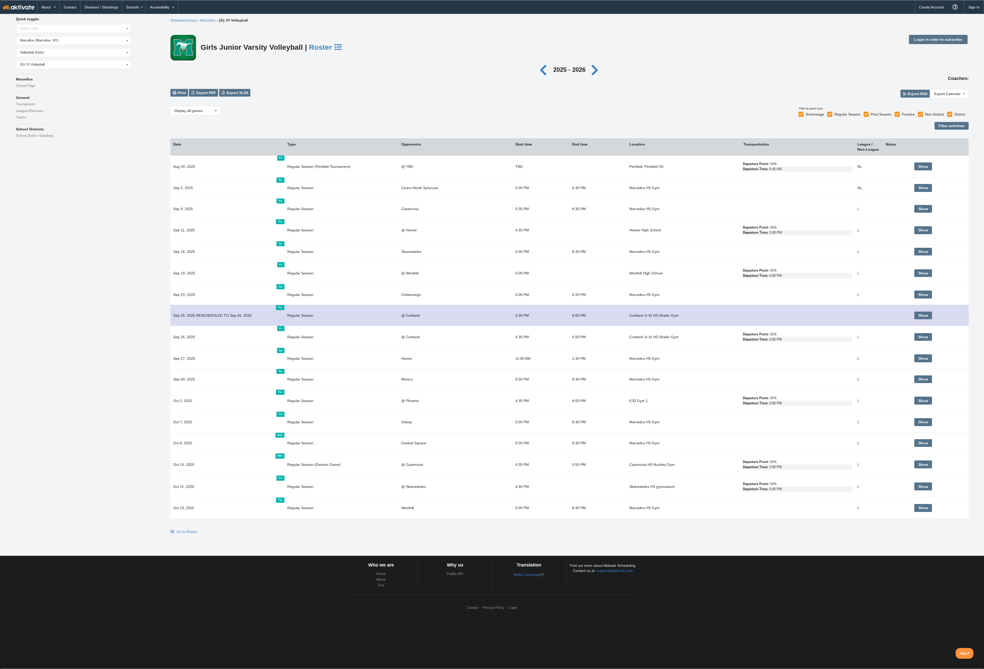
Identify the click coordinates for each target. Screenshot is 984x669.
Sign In (974, 7)
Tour (381, 585)
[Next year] (595, 69)
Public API (455, 574)
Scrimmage (815, 114)
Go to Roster (186, 532)
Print (181, 93)
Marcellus (208, 20)
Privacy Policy (494, 607)
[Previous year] (544, 69)
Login (513, 607)
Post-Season (881, 114)
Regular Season (847, 114)
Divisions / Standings (101, 7)
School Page (25, 86)
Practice (908, 114)
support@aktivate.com (615, 571)
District (959, 114)
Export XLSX (236, 93)
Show (923, 166)
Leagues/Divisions (29, 111)
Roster (321, 47)
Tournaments (25, 104)
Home (381, 574)
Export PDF (205, 93)
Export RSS (917, 94)
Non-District (934, 114)
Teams (21, 117)
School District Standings (35, 136)
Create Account (931, 7)
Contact (70, 7)
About (381, 579)
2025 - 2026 (569, 69)
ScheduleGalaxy (183, 20)
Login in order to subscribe (938, 39)
